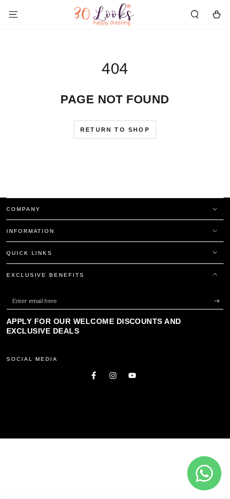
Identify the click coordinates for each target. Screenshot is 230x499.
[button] (194, 14)
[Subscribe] (219, 301)
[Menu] (13, 14)
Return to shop (115, 129)
